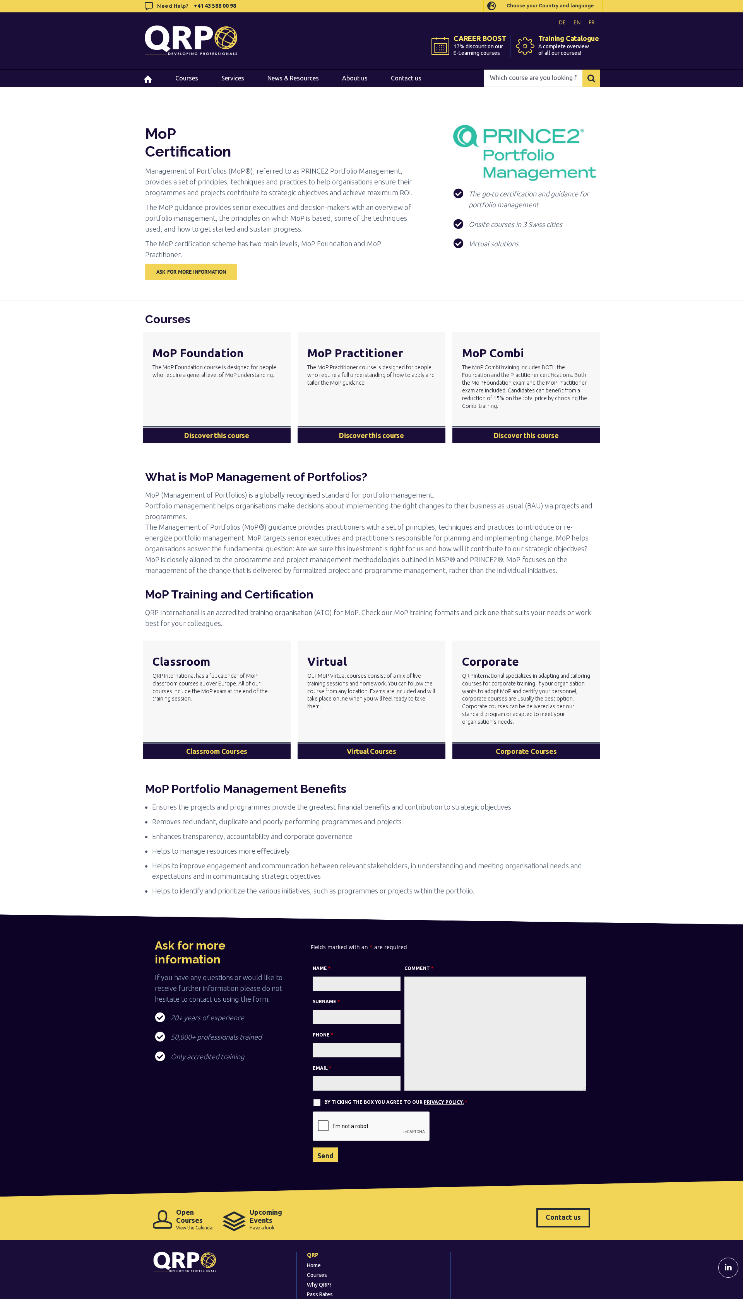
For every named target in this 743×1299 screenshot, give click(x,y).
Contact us (563, 1217)
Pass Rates (320, 1294)
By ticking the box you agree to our (395, 1102)
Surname (326, 1001)
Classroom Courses (217, 751)
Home (314, 1265)
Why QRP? (319, 1285)
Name (321, 968)
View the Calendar (195, 1219)
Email (322, 1068)
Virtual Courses (371, 751)
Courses (317, 1275)
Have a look (266, 1219)
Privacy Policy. (444, 1102)
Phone (323, 1034)
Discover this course (216, 435)
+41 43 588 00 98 (215, 6)
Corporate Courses (526, 751)
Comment (418, 968)
